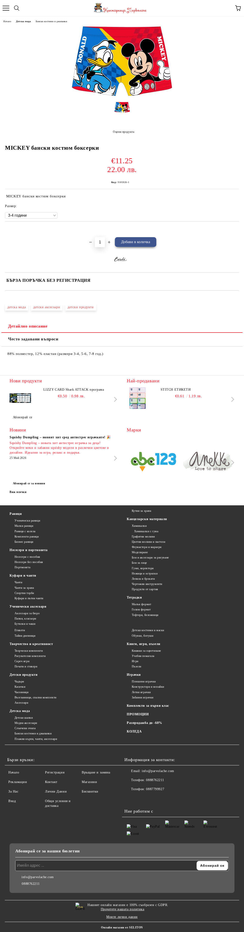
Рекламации (17, 782)
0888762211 (155, 780)
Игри (135, 661)
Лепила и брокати (143, 578)
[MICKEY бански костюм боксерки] (122, 95)
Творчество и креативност (31, 644)
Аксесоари (21, 702)
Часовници (22, 692)
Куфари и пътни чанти (29, 598)
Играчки (134, 674)
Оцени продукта (123, 131)
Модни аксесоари (26, 723)
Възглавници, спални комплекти (35, 697)
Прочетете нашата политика (122, 909)
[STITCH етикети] (137, 398)
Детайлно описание (28, 326)
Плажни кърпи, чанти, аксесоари (36, 739)
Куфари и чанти (23, 575)
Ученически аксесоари (28, 606)
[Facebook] (130, 799)
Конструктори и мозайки (148, 686)
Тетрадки (134, 597)
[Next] (114, 399)
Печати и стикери (26, 666)
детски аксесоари (46, 307)
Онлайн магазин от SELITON (122, 927)
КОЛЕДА (134, 731)
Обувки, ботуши (142, 635)
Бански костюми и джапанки (51, 21)
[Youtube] (151, 799)
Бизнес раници (24, 541)
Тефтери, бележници (145, 615)
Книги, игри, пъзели (143, 644)
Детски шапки (24, 717)
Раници (16, 514)
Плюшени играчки (144, 681)
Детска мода (23, 21)
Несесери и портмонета (29, 550)
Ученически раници (27, 520)
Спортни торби (24, 593)
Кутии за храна (141, 510)
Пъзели (136, 666)
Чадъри (19, 681)
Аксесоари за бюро (27, 613)
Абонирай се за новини (29, 483)
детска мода (16, 307)
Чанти (18, 582)
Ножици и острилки (145, 573)
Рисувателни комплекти (30, 656)
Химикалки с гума (146, 531)
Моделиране (140, 552)
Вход (12, 801)
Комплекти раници (27, 536)
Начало (7, 21)
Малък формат (141, 604)
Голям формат (141, 609)
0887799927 (155, 789)
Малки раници (24, 525)
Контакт (51, 782)
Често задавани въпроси (33, 339)
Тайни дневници (25, 635)
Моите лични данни (122, 917)
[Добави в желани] (235, 229)
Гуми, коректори (143, 568)
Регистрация (54, 772)
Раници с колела (25, 531)
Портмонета (22, 567)
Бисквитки (90, 791)
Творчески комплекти (29, 650)
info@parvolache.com (158, 771)
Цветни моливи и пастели (148, 541)
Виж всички (18, 492)
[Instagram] (141, 799)
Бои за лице (139, 562)
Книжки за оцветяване (146, 650)
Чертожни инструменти (147, 584)
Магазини (89, 782)
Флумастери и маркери (147, 547)
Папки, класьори (25, 618)
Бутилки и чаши (25, 623)
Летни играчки (141, 692)
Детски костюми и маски (148, 630)
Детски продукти (23, 674)
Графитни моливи (143, 536)
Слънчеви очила (25, 728)
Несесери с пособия (27, 556)
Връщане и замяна (96, 772)
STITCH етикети (176, 389)
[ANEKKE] (208, 462)
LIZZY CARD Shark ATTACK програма (73, 389)
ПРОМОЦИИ (138, 714)
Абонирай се (22, 417)
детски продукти (81, 307)
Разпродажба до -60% (144, 723)
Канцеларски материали (147, 519)
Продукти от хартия (145, 589)
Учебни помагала (143, 656)
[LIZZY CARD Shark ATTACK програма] (20, 398)
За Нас (13, 791)
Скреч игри (22, 661)
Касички (20, 686)
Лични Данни (56, 791)
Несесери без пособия (29, 562)
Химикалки (139, 525)
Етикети (20, 630)
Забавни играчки (142, 697)
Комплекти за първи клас (148, 705)
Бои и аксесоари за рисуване (150, 557)
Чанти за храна (24, 587)
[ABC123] (153, 462)
